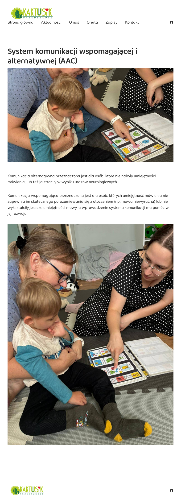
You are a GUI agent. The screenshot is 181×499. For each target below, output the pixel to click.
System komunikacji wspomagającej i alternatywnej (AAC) (72, 56)
